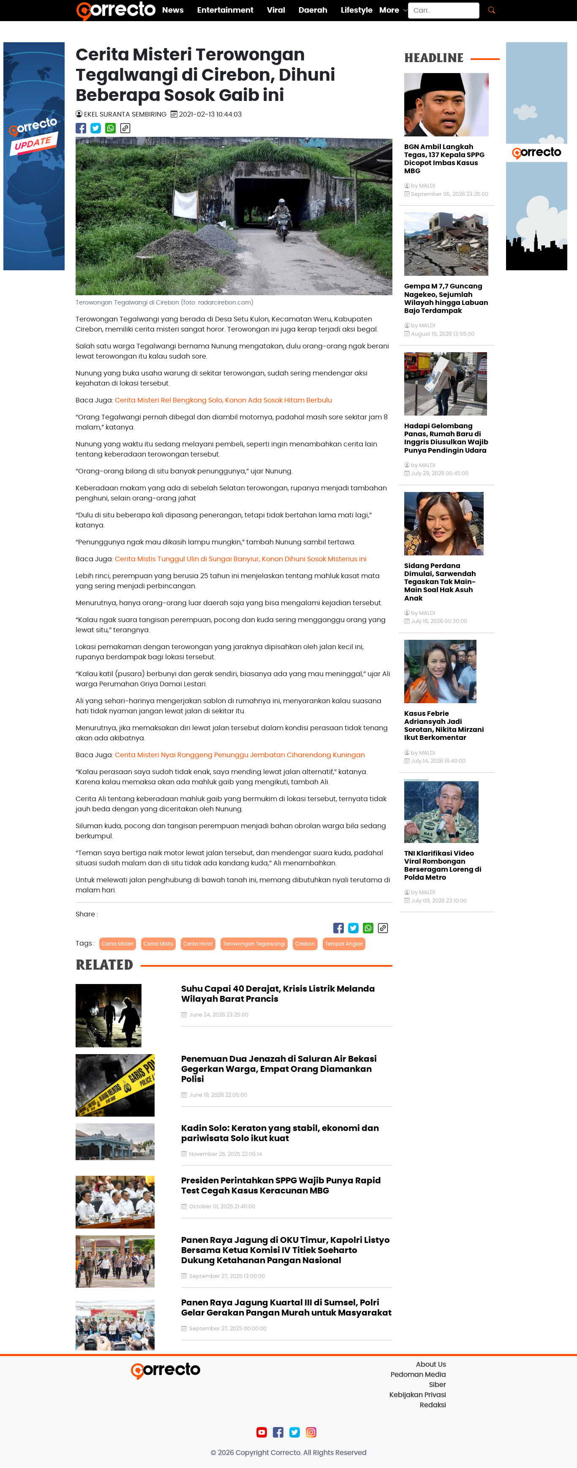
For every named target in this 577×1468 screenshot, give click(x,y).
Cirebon (305, 943)
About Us (431, 1364)
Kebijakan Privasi (417, 1395)
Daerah (313, 10)
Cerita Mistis (158, 943)
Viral (276, 10)
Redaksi (433, 1405)
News (173, 10)
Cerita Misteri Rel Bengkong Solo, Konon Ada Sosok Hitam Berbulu (223, 400)
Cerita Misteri (117, 943)
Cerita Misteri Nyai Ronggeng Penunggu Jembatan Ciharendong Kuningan (240, 755)
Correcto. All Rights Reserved (319, 1452)
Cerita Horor (198, 943)
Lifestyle (357, 10)
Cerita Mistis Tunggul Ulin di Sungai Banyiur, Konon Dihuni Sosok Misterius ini (241, 559)
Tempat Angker (344, 943)
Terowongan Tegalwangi (254, 943)
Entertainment (225, 10)
